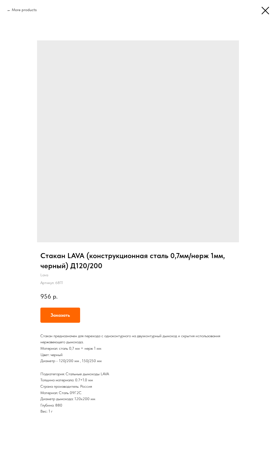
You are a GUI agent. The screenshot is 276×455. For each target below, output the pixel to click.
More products (24, 9)
